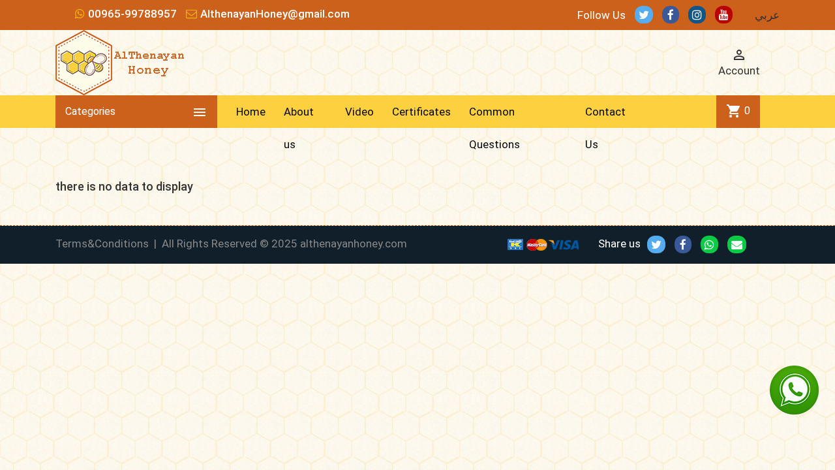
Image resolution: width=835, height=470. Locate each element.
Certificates (421, 111)
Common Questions (494, 128)
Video (359, 111)
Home (251, 111)
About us (299, 128)
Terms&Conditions (102, 243)
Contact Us (605, 128)
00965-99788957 (132, 13)
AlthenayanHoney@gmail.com (275, 13)
